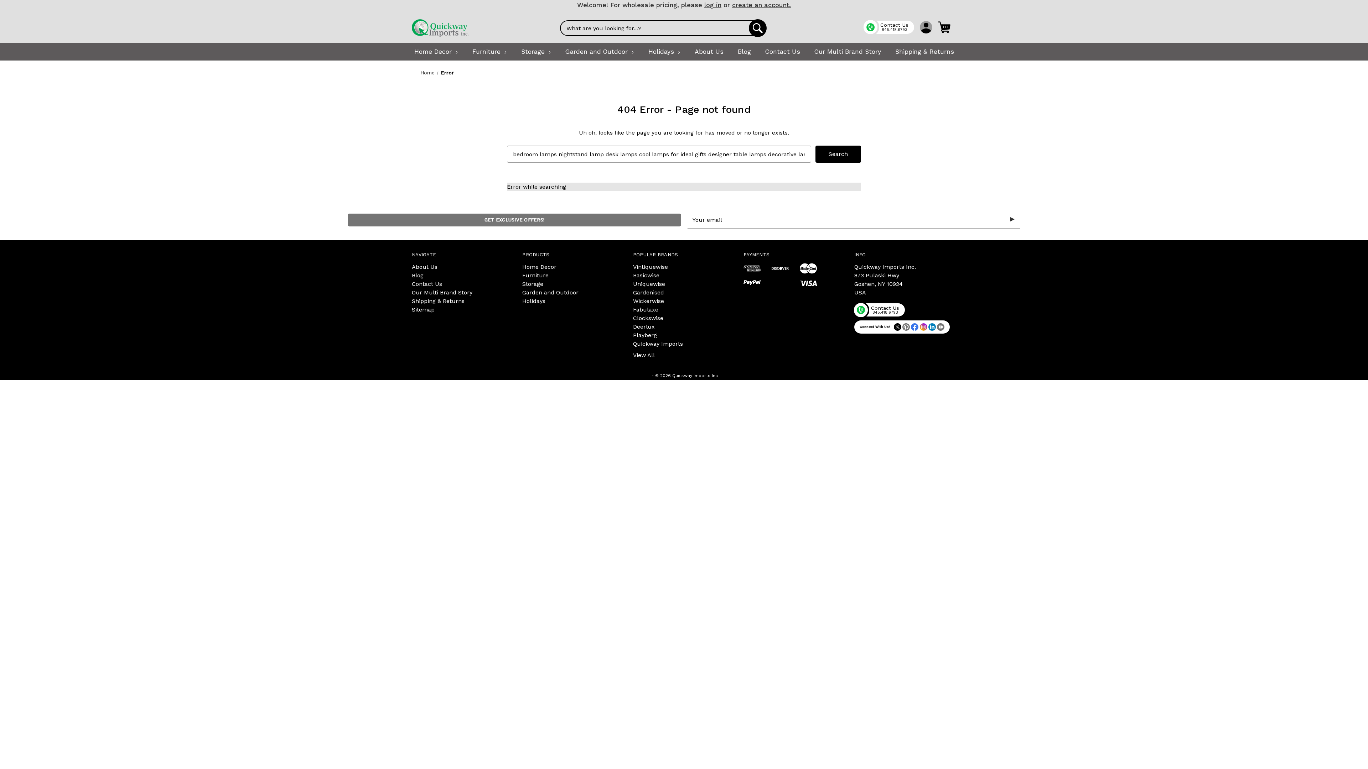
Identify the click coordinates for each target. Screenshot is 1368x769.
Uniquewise (649, 284)
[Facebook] (914, 327)
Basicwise (646, 275)
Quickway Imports (658, 343)
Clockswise (648, 318)
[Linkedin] (932, 327)
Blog (418, 275)
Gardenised (648, 292)
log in (712, 5)
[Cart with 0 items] (944, 27)
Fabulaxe (645, 309)
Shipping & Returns (438, 301)
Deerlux (644, 326)
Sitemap (423, 309)
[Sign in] (926, 27)
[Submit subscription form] (1012, 219)
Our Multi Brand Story (442, 292)
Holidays (533, 301)
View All (644, 355)
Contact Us (427, 284)
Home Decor (539, 266)
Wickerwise (648, 301)
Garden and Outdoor (550, 292)
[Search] (758, 28)
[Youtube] (940, 327)
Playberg (645, 335)
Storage (532, 284)
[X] (897, 327)
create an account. (761, 5)
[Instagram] (923, 327)
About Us (424, 266)
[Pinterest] (906, 327)
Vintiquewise (650, 266)
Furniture (535, 275)
